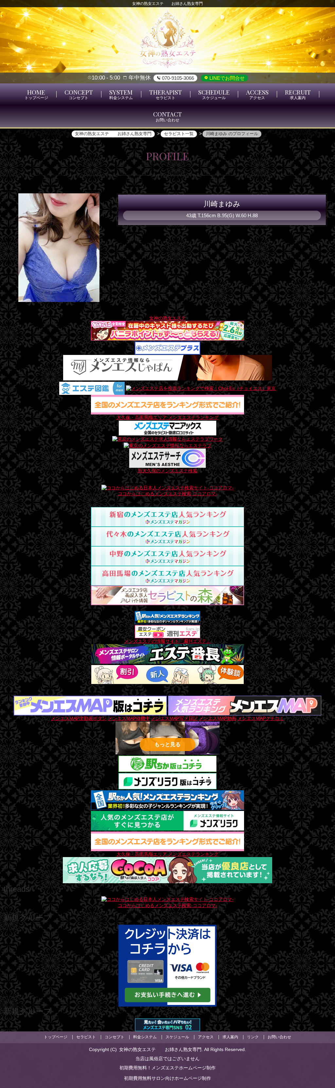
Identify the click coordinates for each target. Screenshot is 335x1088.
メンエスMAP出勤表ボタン (79, 718)
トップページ (55, 1037)
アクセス (206, 1037)
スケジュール (177, 1037)
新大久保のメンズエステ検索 (167, 470)
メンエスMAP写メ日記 (174, 718)
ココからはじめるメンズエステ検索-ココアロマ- (167, 493)
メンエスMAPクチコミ (261, 718)
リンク (253, 1037)
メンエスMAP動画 (217, 718)
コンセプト (114, 1037)
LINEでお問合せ (226, 78)
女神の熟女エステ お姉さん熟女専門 (160, 1049)
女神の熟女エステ (167, 318)
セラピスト (86, 1037)
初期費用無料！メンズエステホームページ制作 (167, 1067)
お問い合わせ (279, 1037)
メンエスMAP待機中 (129, 718)
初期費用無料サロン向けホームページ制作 (167, 1078)
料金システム (145, 1037)
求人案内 (230, 1037)
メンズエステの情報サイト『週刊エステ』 (167, 641)
